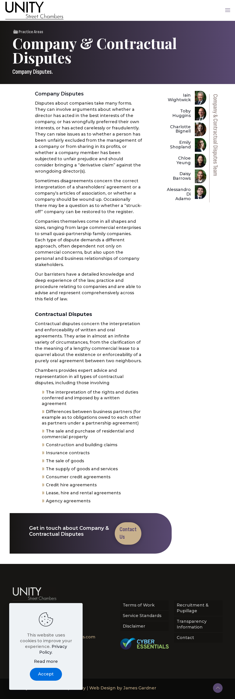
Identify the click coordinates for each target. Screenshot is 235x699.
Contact (185, 637)
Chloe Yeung (183, 160)
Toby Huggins (181, 113)
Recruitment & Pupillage (192, 608)
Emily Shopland (180, 145)
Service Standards (142, 615)
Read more (46, 661)
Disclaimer (134, 626)
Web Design (102, 688)
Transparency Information (192, 624)
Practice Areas (30, 32)
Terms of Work (138, 605)
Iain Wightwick (179, 97)
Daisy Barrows (182, 176)
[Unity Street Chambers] (34, 10)
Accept (46, 674)
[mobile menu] (228, 10)
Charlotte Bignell (180, 129)
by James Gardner (136, 688)
